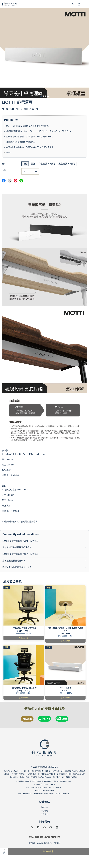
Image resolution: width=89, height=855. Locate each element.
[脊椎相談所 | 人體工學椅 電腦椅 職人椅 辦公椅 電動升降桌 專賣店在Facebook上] (38, 828)
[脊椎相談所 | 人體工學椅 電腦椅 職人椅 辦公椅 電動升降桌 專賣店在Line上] (56, 828)
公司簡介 (44, 814)
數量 (4, 170)
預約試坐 (44, 807)
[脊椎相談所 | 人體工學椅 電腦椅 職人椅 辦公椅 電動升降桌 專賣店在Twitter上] (32, 828)
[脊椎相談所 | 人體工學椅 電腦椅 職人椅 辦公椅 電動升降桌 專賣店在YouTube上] (50, 828)
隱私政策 (40, 843)
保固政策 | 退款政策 (52, 843)
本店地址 (44, 811)
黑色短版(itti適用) (67, 163)
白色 (25, 163)
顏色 (4, 164)
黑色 (33, 163)
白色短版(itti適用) (46, 163)
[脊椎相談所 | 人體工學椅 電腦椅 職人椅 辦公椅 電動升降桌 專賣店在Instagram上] (44, 828)
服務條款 (32, 843)
